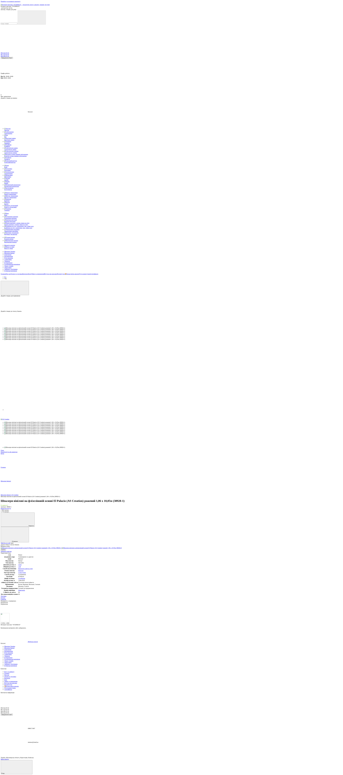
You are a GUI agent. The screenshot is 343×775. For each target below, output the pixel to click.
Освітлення (7, 254)
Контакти (25, 274)
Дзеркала (7, 261)
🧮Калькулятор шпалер (72, 274)
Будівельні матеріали (10, 271)
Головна (3, 274)
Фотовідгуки (61, 274)
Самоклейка (8, 259)
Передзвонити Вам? (6, 58)
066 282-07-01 (5, 56)
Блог (29, 274)
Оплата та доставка (16, 274)
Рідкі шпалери (8, 258)
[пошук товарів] (32, 17)
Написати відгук (6, 508)
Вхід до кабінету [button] (9, 672)
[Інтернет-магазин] (5, 621)
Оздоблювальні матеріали (12, 264)
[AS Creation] (5, 419)
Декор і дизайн (8, 266)
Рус (5, 277)
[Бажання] (171, 303)
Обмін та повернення (37, 274)
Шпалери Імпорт (9, 253)
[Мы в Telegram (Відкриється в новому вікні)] (121, 37)
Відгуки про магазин (50, 274)
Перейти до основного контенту (10, 1)
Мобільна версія (33, 641)
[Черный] (92, 548)
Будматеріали (8, 263)
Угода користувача (84, 274)
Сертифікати (94, 274)
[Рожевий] (31, 548)
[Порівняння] (15, 288)
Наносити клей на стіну (25, 568)
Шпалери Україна (9, 251)
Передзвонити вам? (6, 714)
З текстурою (22, 572)
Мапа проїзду (5, 759)
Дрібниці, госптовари (11, 269)
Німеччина (21, 590)
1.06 (19, 566)
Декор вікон (8, 267)
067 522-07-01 (5, 54)
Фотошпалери (8, 256)
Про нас (8, 274)
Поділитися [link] (4, 602)
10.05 (20, 564)
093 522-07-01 (5, 53)
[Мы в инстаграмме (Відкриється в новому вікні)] (67, 37)
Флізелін (20, 570)
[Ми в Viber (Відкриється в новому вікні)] (148, 37)
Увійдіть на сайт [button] (6, 543)
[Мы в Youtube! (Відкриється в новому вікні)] (14, 37)
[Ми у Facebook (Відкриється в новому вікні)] (41, 37)
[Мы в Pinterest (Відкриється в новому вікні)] (94, 37)
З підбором (21, 578)
